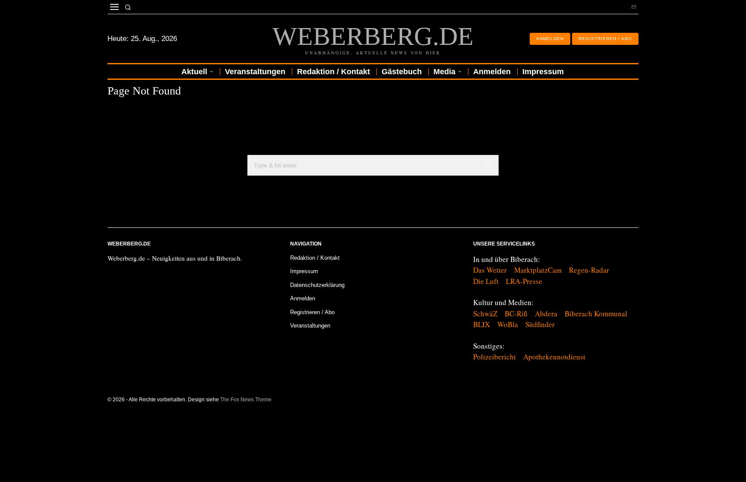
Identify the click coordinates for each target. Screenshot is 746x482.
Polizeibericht (494, 357)
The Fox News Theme (246, 400)
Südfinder (540, 324)
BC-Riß (516, 313)
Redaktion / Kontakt (315, 258)
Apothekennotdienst (554, 357)
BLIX (481, 324)
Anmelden (302, 298)
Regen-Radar (589, 270)
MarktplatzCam (538, 270)
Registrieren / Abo (312, 312)
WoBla (507, 324)
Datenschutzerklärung (317, 285)
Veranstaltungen (310, 325)
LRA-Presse (524, 281)
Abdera (546, 313)
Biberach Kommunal (596, 313)
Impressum (304, 271)
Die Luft (486, 281)
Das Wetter (490, 270)
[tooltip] (634, 7)
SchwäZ (485, 313)
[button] (488, 165)
